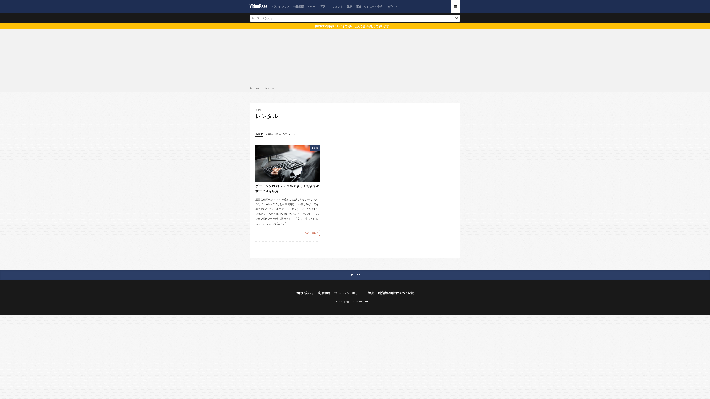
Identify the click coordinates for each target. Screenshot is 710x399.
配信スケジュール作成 (369, 6)
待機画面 (298, 6)
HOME (256, 88)
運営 (371, 293)
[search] (456, 18)
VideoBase (258, 6)
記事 (349, 6)
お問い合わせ (305, 293)
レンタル (269, 88)
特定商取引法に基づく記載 (396, 293)
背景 (323, 6)
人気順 (269, 134)
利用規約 (324, 293)
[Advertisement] (355, 58)
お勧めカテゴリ (284, 134)
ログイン (392, 6)
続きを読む (310, 232)
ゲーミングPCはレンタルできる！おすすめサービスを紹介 (287, 188)
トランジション (280, 6)
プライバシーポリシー (349, 293)
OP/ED (312, 6)
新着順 (259, 134)
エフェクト (336, 6)
